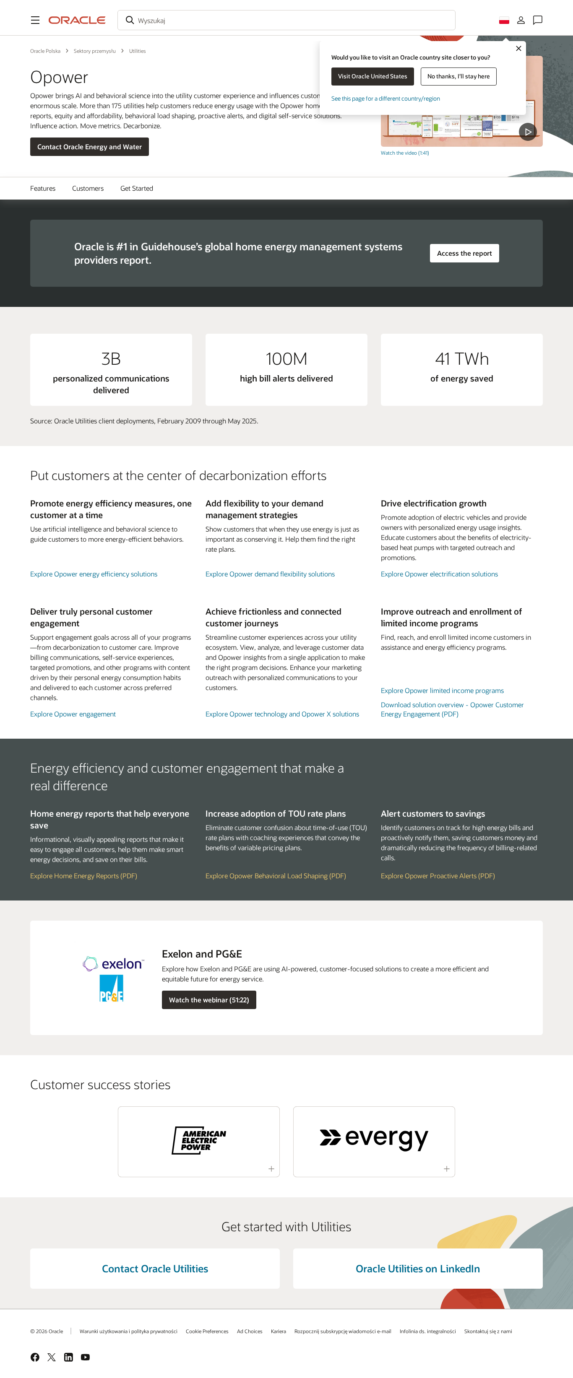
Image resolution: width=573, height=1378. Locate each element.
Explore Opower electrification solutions (439, 573)
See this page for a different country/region (385, 98)
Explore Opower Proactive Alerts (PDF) (438, 875)
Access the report (464, 253)
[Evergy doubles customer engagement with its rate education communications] (374, 1140)
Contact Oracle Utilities (155, 1268)
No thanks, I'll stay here (458, 76)
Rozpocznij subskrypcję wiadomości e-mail (342, 1331)
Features (42, 188)
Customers (88, 188)
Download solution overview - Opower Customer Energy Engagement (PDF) (452, 709)
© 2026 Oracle (46, 1331)
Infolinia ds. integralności (428, 1331)
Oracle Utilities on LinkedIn (418, 1268)
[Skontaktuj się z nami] (538, 20)
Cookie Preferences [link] (207, 1331)
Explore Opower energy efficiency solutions (93, 573)
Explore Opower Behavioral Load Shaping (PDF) (276, 875)
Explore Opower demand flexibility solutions (270, 573)
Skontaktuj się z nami (488, 1331)
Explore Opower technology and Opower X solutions (282, 713)
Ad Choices (250, 1331)
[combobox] (286, 20)
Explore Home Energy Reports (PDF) (83, 875)
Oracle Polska (45, 50)
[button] (35, 20)
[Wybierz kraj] (504, 20)
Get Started (136, 188)
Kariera (278, 1331)
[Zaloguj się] (521, 20)
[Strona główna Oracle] (77, 20)
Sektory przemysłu (95, 50)
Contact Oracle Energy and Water (89, 146)
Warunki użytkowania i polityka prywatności (128, 1331)
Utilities (137, 50)
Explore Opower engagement (73, 713)
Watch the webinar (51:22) (209, 999)
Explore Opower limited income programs (442, 690)
